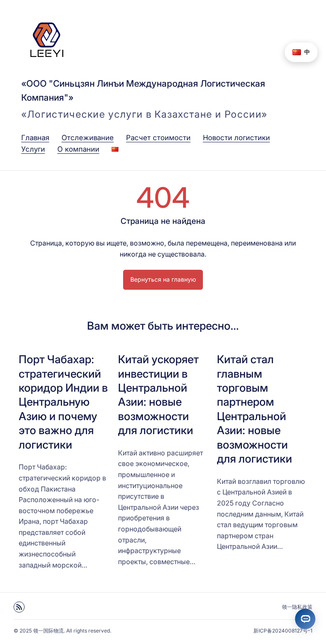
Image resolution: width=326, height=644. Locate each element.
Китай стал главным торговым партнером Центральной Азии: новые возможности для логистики (254, 409)
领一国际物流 (48, 630)
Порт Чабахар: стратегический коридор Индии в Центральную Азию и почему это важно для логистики (63, 402)
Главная (35, 137)
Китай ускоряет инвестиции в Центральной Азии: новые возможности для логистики (158, 395)
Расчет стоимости (158, 137)
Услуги (33, 149)
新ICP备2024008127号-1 (282, 630)
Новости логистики (236, 137)
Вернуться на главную (163, 279)
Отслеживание (88, 137)
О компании (78, 149)
